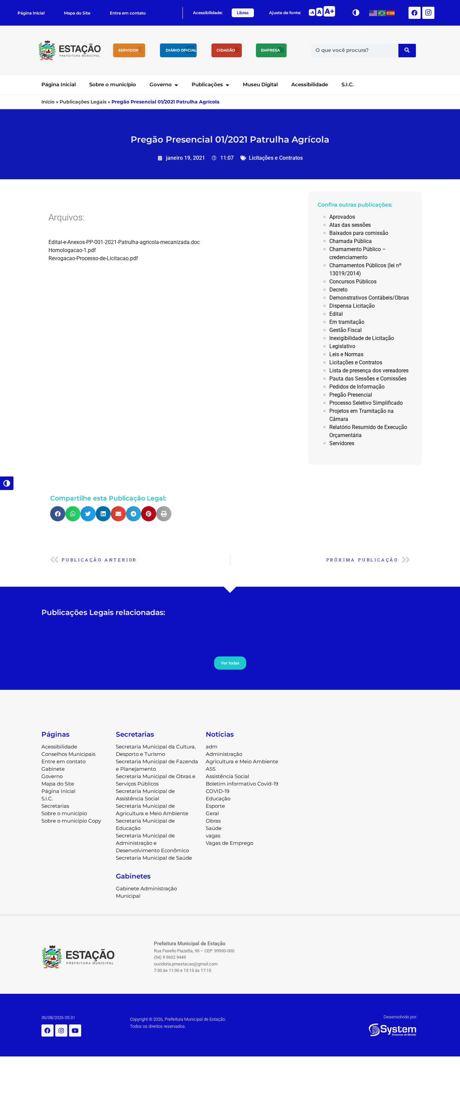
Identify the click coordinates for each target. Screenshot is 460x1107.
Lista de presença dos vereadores (368, 370)
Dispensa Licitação (352, 306)
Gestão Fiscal (345, 330)
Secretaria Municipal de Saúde (154, 858)
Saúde (214, 828)
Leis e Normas (346, 354)
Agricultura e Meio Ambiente (242, 761)
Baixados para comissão (358, 233)
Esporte (215, 806)
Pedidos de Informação (357, 386)
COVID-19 (217, 791)
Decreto (338, 289)
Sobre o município (112, 84)
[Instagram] (61, 1030)
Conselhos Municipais (68, 754)
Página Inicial (31, 13)
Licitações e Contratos (276, 158)
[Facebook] (414, 13)
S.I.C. (347, 84)
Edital (336, 314)
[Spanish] (391, 12)
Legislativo (342, 346)
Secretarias (55, 806)
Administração (224, 754)
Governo (161, 84)
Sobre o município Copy (71, 821)
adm (212, 746)
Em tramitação (346, 322)
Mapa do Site (77, 13)
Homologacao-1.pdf (72, 250)
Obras (213, 821)
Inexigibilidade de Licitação (361, 338)
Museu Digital (260, 84)
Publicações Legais (83, 101)
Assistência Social (227, 776)
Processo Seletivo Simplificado (366, 403)
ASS (211, 769)
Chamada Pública (350, 241)
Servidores (341, 443)
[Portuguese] (382, 12)
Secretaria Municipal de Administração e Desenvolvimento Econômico (152, 843)
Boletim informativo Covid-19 (242, 783)
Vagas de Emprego (229, 843)
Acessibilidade (309, 84)
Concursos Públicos (352, 281)
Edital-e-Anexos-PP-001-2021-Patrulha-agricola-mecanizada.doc (124, 242)
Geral (212, 813)
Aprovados (342, 217)
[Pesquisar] (407, 50)
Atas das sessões (350, 225)
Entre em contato (128, 13)
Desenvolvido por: (400, 1016)
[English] (373, 12)
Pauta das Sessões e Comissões (367, 378)
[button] (57, 513)
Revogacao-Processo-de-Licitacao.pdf (93, 258)
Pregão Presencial (350, 395)
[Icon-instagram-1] (428, 13)
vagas (213, 835)
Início (48, 101)
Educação (218, 798)
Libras (243, 12)
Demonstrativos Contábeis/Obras (369, 298)
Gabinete (53, 769)
